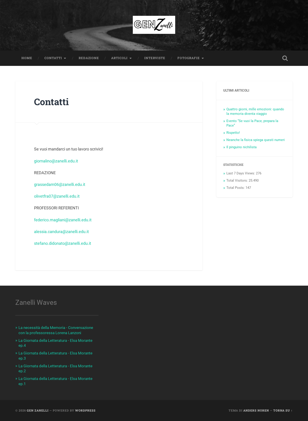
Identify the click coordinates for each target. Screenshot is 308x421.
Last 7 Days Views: (241, 173)
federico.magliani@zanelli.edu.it (63, 219)
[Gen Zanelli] (154, 25)
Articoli (119, 58)
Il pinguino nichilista (241, 147)
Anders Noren (256, 410)
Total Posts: (236, 188)
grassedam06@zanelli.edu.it (59, 184)
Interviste (154, 58)
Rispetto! (233, 133)
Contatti (53, 58)
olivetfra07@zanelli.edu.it (57, 196)
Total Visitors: (237, 180)
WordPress (85, 410)
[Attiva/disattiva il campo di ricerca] (285, 58)
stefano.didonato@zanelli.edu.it (62, 243)
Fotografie (188, 58)
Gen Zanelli (37, 410)
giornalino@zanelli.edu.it (56, 161)
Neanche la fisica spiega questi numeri (255, 140)
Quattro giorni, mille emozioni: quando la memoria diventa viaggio (255, 111)
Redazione (89, 58)
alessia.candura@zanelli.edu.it (61, 231)
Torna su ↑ (283, 410)
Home (26, 58)
